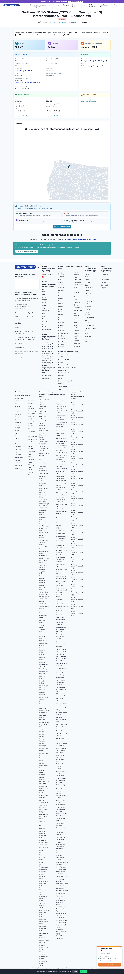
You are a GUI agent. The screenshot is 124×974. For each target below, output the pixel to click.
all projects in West (25, 71)
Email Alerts (74, 6)
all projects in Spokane (94, 66)
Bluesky (54, 22)
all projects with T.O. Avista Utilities (27, 83)
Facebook (73, 22)
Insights (66, 5)
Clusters (57, 5)
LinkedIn (63, 22)
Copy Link (84, 22)
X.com (45, 22)
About (28, 5)
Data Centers (92, 6)
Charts (83, 5)
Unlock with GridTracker (23, 116)
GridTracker (115, 5)
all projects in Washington (97, 61)
